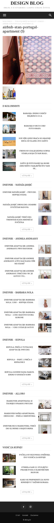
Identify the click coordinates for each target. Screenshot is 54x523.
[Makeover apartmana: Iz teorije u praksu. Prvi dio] (44, 404)
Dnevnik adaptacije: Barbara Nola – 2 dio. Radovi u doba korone (19, 315)
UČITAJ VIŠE (26, 175)
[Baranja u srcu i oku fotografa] (9, 129)
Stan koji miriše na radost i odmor (29, 21)
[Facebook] (23, 506)
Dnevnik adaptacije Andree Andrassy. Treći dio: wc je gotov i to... (19, 273)
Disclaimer (34, 515)
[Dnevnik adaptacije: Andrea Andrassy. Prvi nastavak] (44, 249)
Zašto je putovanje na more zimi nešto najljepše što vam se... (35, 166)
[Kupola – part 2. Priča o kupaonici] (44, 362)
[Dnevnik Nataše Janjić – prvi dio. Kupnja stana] (44, 195)
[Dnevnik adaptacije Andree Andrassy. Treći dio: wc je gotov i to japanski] (44, 274)
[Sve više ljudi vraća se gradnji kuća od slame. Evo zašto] (9, 141)
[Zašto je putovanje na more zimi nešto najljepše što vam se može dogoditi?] (9, 166)
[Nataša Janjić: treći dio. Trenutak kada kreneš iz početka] (44, 220)
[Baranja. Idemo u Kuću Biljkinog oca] (9, 116)
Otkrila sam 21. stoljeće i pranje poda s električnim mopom (34, 470)
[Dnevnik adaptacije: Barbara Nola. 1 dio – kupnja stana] (44, 302)
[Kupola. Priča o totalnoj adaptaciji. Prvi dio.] (44, 350)
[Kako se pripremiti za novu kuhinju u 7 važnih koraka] (9, 483)
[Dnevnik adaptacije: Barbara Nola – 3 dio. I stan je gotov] (44, 327)
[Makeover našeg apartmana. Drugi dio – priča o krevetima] (44, 416)
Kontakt (25, 515)
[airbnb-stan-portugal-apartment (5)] (27, 84)
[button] (4, 15)
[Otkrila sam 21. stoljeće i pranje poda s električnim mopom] (9, 470)
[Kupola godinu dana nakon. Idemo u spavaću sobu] (44, 375)
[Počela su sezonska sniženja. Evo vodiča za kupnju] (9, 457)
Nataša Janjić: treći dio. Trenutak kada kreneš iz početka (19, 219)
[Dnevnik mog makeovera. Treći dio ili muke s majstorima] (44, 429)
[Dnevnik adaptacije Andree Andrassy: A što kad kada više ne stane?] (44, 261)
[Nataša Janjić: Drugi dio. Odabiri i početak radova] (44, 207)
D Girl (18, 515)
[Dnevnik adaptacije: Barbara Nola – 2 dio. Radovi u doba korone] (44, 315)
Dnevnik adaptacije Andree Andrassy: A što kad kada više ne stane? (19, 261)
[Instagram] (30, 506)
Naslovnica (7, 21)
